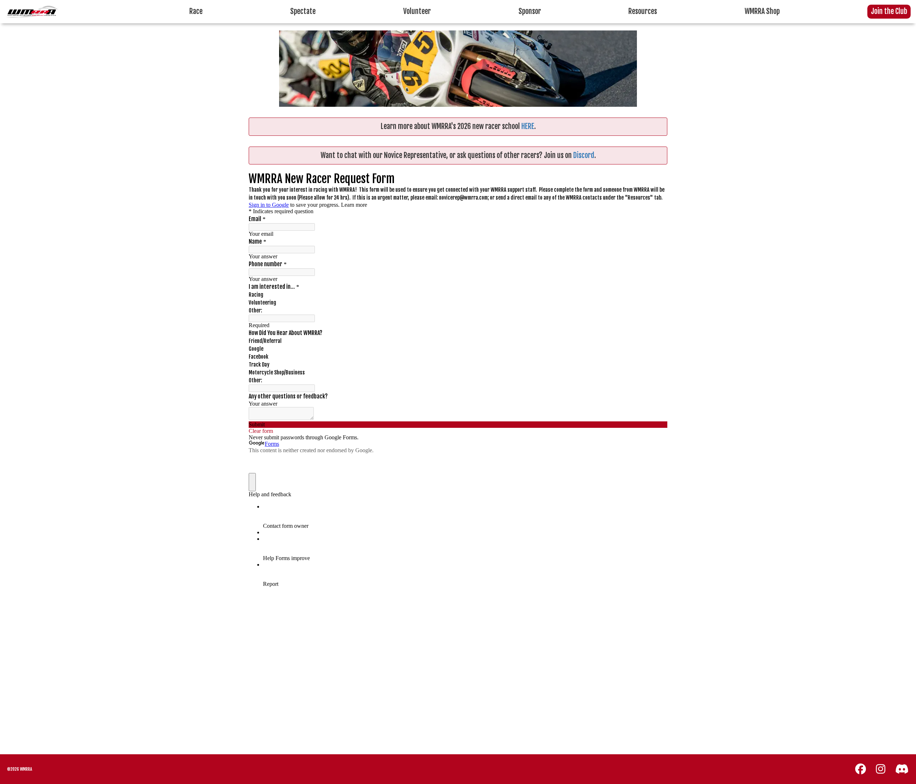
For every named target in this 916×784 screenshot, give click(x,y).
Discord (583, 155)
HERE (527, 126)
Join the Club (889, 11)
